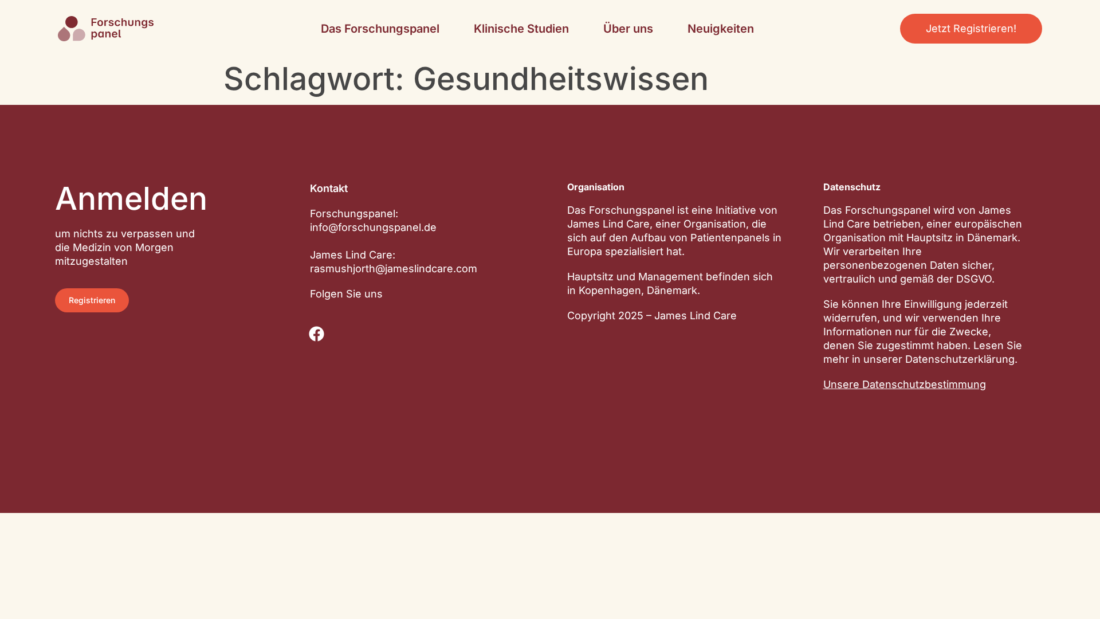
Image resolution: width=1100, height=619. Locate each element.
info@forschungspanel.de (373, 227)
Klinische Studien (521, 29)
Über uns (628, 29)
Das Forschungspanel (380, 29)
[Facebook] (316, 333)
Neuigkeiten (721, 29)
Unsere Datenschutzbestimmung (904, 384)
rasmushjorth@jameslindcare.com (393, 269)
